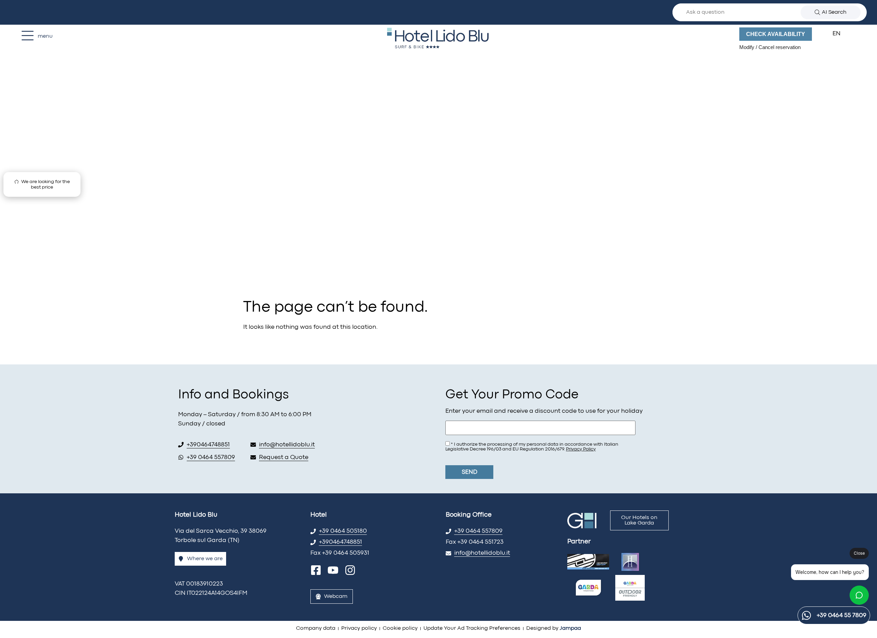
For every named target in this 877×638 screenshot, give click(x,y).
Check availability (775, 34)
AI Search (834, 12)
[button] (840, 34)
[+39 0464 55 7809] (806, 615)
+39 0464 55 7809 (841, 615)
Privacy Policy (581, 449)
